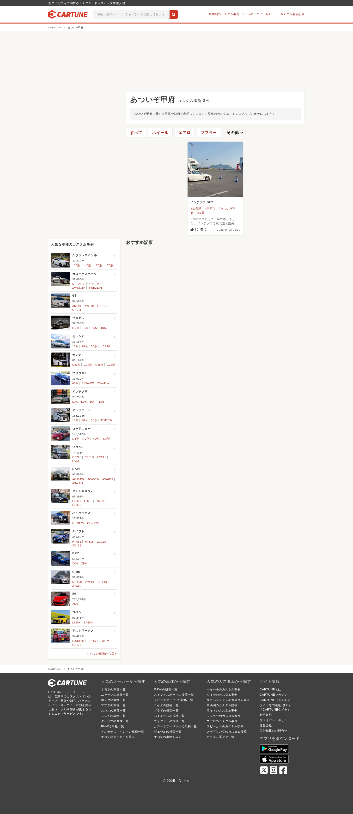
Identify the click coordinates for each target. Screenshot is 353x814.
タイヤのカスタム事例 (222, 694)
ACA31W (78, 479)
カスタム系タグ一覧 (220, 737)
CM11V (104, 641)
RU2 (94, 327)
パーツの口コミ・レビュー (259, 14)
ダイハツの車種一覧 (115, 721)
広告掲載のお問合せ (273, 730)
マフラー (209, 133)
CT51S (89, 457)
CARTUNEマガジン (273, 694)
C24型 (88, 364)
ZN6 (75, 604)
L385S (76, 504)
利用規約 (266, 715)
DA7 (93, 401)
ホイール (160, 133)
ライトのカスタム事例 (222, 710)
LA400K (89, 622)
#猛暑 (201, 213)
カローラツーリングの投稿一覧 (175, 726)
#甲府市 (210, 208)
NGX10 (102, 582)
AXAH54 (77, 483)
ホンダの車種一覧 (113, 700)
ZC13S (76, 545)
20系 (85, 346)
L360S (88, 501)
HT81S (89, 541)
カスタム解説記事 (292, 14)
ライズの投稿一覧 (166, 705)
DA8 (102, 401)
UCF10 (105, 346)
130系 (76, 265)
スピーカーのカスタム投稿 (225, 726)
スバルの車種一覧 (113, 710)
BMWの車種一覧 (112, 726)
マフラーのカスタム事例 (224, 716)
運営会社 (266, 725)
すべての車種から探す (102, 653)
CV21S (101, 457)
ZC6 (75, 563)
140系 (87, 265)
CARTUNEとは (270, 689)
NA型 (106, 438)
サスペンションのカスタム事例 (228, 700)
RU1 (85, 327)
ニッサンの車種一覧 (115, 694)
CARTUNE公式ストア (275, 700)
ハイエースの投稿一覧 (169, 716)
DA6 (84, 401)
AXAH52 (107, 479)
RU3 (104, 327)
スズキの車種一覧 (113, 716)
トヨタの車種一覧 (113, 689)
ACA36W (93, 479)
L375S (100, 501)
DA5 (75, 401)
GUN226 (93, 523)
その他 (235, 133)
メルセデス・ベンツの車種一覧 (122, 731)
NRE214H (95, 283)
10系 (75, 346)
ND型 (96, 438)
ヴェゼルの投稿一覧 (168, 731)
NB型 (75, 438)
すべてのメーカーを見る (118, 737)
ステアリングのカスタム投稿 (227, 731)
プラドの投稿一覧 (166, 710)
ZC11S (101, 541)
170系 (109, 265)
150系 (98, 265)
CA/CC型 (78, 641)
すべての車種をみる (168, 737)
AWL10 (89, 306)
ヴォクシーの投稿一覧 (169, 721)
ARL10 (76, 306)
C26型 (111, 364)
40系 (75, 383)
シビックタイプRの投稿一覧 (173, 700)
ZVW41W (103, 383)
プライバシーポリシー (275, 720)
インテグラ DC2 (201, 202)
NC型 (85, 438)
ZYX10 (89, 582)
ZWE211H (78, 287)
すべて (136, 133)
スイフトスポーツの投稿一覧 (174, 694)
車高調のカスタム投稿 (222, 705)
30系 (94, 346)
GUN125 (78, 523)
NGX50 (77, 582)
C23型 (76, 364)
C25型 (99, 364)
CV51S (76, 461)
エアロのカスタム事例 (222, 721)
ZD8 (84, 563)
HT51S (76, 541)
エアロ (185, 133)
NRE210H (78, 283)
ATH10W (106, 420)
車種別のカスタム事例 (224, 14)
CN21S (77, 644)
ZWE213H (95, 287)
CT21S (76, 457)
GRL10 (102, 306)
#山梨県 (195, 208)
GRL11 (76, 309)
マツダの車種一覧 (113, 705)
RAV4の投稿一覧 (165, 689)
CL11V (92, 641)
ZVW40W (88, 383)
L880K (76, 622)
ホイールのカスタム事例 (224, 689)
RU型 (75, 327)
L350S (76, 501)
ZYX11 (76, 585)
